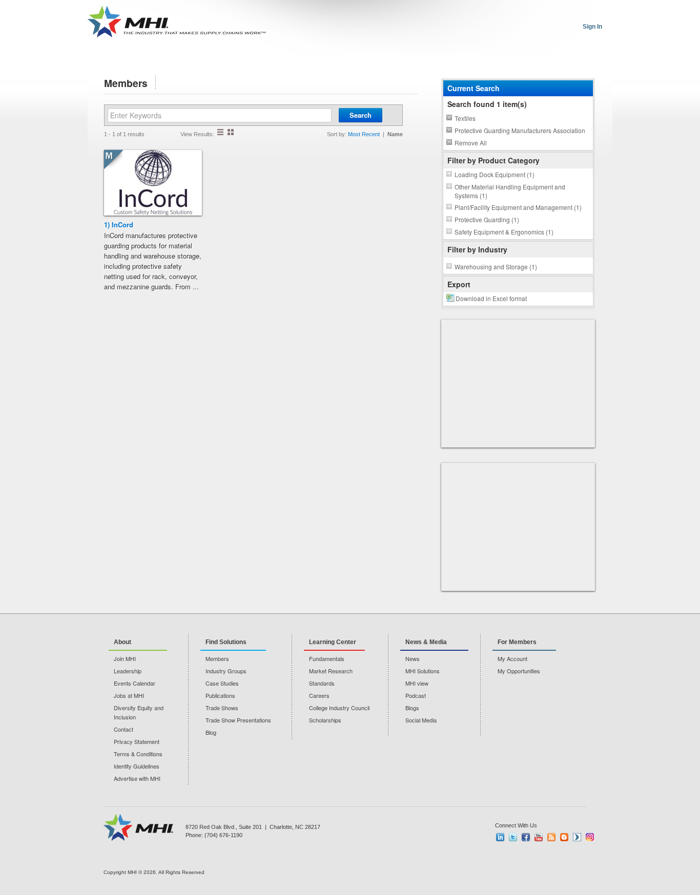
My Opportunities (519, 671)
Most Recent (364, 134)
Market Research (331, 671)
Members (217, 658)
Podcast (415, 695)
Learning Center (332, 642)
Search (360, 115)
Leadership (127, 671)
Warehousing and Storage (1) (496, 266)
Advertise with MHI (137, 778)
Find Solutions (225, 642)
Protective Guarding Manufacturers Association (520, 130)
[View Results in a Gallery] (231, 132)
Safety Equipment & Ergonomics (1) (504, 231)
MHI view (416, 683)
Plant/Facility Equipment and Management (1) (518, 207)
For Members (517, 642)
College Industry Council (339, 708)
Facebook (526, 837)
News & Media (426, 642)
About (122, 642)
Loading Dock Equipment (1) (494, 174)
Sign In (592, 26)
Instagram (590, 837)
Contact (123, 729)
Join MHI (125, 658)
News (412, 658)
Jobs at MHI (129, 695)
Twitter (513, 837)
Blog (210, 732)
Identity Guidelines (136, 766)
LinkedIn (500, 837)
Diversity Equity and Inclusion (138, 712)
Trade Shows (221, 708)
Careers (319, 695)
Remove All (471, 142)
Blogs (412, 708)
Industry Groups (225, 671)
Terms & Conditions (138, 754)
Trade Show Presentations (238, 720)
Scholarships (325, 720)
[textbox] (220, 115)
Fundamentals (326, 658)
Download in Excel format (491, 298)
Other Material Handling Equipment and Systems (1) (510, 191)
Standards (322, 683)
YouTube (538, 837)
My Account (512, 658)
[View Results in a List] (220, 132)
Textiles (465, 118)
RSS (551, 837)
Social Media (421, 720)
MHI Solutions (422, 671)
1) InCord (118, 224)
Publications (220, 695)
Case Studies (222, 683)
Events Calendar (134, 683)
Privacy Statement (136, 741)
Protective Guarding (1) (487, 219)
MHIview (577, 837)
